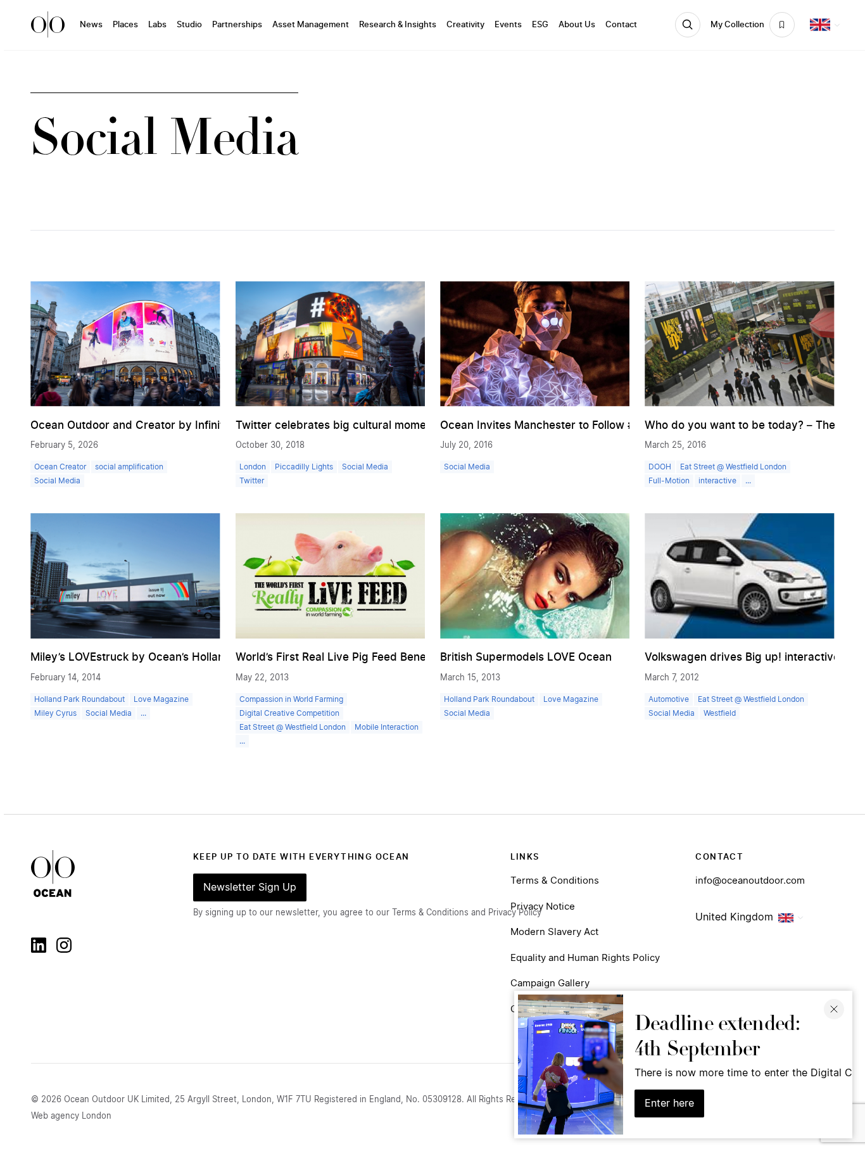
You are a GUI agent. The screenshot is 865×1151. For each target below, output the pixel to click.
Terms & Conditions (554, 881)
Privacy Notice (542, 907)
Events (508, 24)
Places (125, 24)
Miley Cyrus (55, 713)
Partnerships (237, 24)
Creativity (465, 24)
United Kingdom (734, 917)
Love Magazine (161, 699)
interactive (717, 481)
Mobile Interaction (387, 727)
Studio (189, 24)
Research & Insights (397, 24)
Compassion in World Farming (291, 699)
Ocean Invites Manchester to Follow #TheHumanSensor (583, 425)
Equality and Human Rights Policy (585, 958)
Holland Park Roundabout (79, 699)
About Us (577, 24)
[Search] (687, 24)
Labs (157, 24)
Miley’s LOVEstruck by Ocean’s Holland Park (144, 657)
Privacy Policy (514, 912)
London (252, 467)
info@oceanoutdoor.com (750, 881)
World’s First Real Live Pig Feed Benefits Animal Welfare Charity (400, 657)
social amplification (129, 467)
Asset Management (310, 24)
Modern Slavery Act (554, 932)
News (91, 24)
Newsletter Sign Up (249, 887)
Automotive (668, 699)
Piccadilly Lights (304, 467)
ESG (540, 24)
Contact (621, 24)
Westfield (720, 713)
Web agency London (71, 1116)
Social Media (57, 481)
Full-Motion (669, 481)
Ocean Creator (60, 467)
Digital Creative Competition (289, 713)
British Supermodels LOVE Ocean (526, 657)
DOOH (659, 467)
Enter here (669, 1103)
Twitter (251, 481)
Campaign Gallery (550, 983)
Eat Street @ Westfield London (733, 467)
